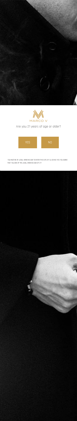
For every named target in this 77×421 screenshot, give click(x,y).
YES (27, 142)
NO (50, 142)
